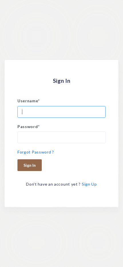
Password (28, 126)
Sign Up (89, 184)
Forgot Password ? (35, 152)
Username (28, 100)
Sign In (29, 165)
